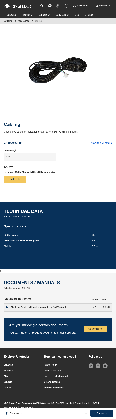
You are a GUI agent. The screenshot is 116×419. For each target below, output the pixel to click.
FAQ (6, 376)
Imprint (87, 403)
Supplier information (54, 388)
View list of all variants (101, 143)
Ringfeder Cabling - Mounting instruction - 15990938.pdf (38, 307)
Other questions (52, 382)
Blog (76, 15)
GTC (95, 403)
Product (26, 15)
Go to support (95, 329)
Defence (89, 15)
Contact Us (104, 6)
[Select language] (50, 6)
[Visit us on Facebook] (98, 366)
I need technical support (56, 376)
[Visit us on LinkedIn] (91, 366)
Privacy (78, 403)
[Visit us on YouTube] (105, 366)
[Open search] (42, 6)
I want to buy (50, 365)
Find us (7, 388)
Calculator (82, 6)
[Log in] (58, 6)
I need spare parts (53, 371)
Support (43, 15)
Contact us (102, 413)
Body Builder (62, 15)
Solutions (11, 15)
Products (8, 371)
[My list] (66, 6)
